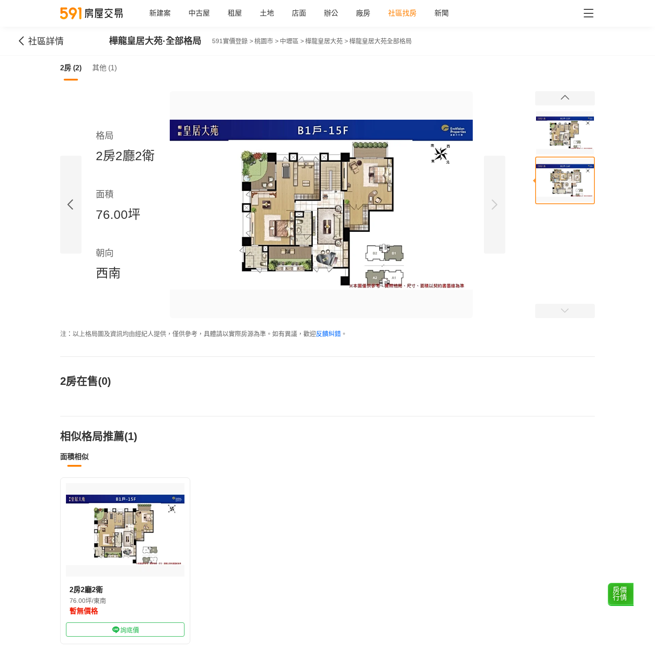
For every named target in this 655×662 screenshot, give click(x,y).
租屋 (235, 13)
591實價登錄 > (232, 40)
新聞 (441, 13)
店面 (299, 13)
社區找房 (402, 13)
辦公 (331, 13)
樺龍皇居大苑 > (326, 40)
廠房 (363, 13)
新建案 (160, 13)
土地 (267, 13)
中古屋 (199, 13)
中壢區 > (292, 40)
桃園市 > (266, 40)
